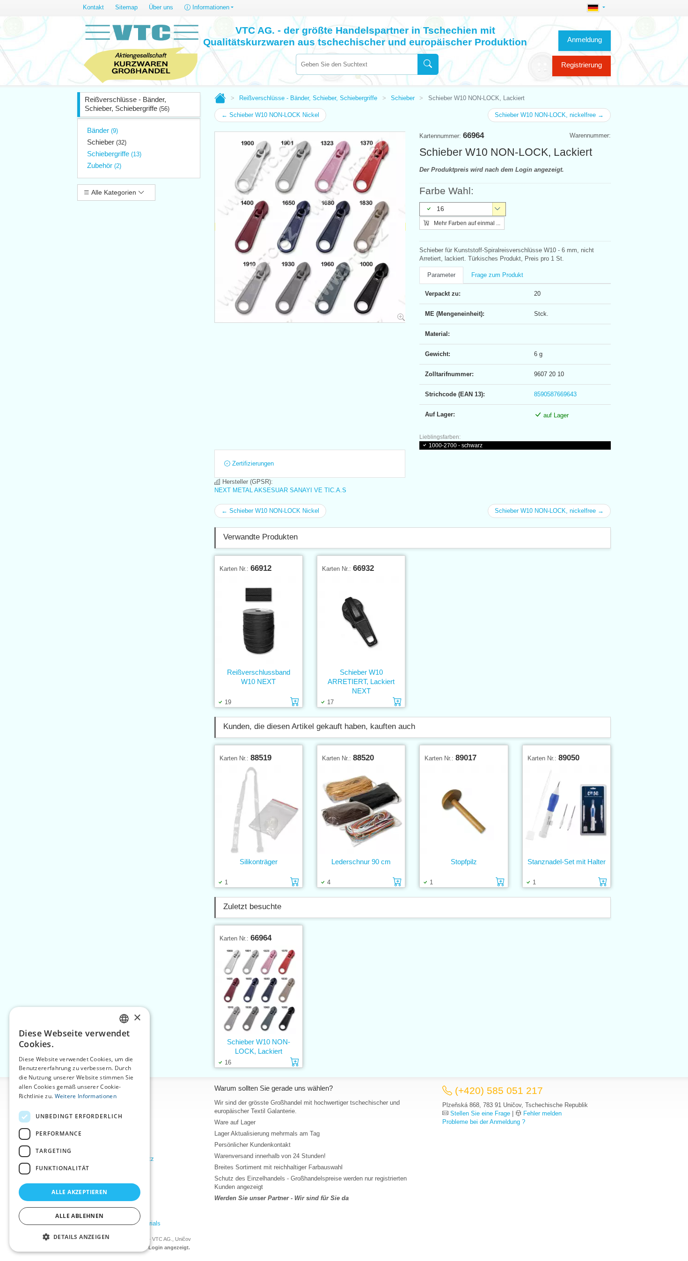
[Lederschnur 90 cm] (361, 809)
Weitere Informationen (86, 1096)
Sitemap (126, 7)
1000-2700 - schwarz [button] (456, 445)
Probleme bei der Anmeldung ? (483, 1121)
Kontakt (93, 7)
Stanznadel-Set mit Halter (566, 862)
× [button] (136, 1017)
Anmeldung (584, 40)
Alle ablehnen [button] (79, 1216)
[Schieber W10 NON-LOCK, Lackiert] (258, 990)
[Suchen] (428, 64)
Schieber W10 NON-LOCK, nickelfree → (549, 114)
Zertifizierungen (252, 463)
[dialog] (79, 1129)
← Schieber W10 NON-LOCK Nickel (270, 114)
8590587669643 (555, 394)
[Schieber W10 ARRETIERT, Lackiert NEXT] (361, 620)
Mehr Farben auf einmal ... (466, 223)
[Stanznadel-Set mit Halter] (566, 809)
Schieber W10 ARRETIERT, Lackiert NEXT (361, 681)
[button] (79, 1236)
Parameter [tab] (441, 274)
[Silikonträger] (258, 809)
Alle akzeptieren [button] (79, 1192)
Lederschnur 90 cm (361, 862)
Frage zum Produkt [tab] (497, 274)
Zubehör (104, 165)
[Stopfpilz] (463, 809)
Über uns (161, 7)
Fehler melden (542, 1113)
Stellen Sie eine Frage (480, 1113)
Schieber (106, 142)
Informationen (209, 7)
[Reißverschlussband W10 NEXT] (258, 620)
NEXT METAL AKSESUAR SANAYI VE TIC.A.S (280, 490)
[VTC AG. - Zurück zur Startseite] (141, 52)
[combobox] (356, 64)
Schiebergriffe (114, 154)
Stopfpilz (464, 862)
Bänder (102, 130)
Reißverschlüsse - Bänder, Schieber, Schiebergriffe (127, 103)
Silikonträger (259, 862)
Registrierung (581, 65)
